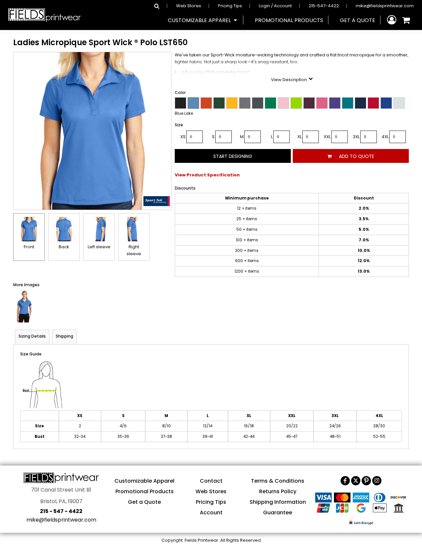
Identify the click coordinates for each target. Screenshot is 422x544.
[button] (203, 20)
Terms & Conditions (277, 481)
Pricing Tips (230, 6)
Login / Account (275, 6)
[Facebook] (345, 480)
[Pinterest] (366, 480)
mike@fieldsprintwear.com (385, 6)
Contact (211, 481)
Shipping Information (278, 502)
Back (64, 247)
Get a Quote (144, 502)
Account (211, 512)
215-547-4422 (324, 6)
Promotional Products (144, 491)
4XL (385, 137)
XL (299, 137)
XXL (327, 137)
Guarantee (277, 512)
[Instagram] (376, 480)
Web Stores (188, 6)
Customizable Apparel (144, 481)
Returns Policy (277, 491)
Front (29, 247)
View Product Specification (207, 175)
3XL (356, 137)
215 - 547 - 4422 (61, 511)
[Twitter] (355, 480)
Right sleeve (134, 250)
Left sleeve (99, 247)
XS (183, 137)
